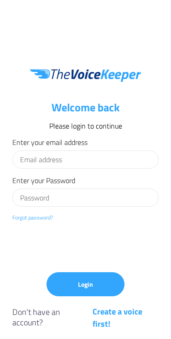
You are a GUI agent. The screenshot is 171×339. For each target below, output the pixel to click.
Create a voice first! (117, 317)
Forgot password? (32, 217)
